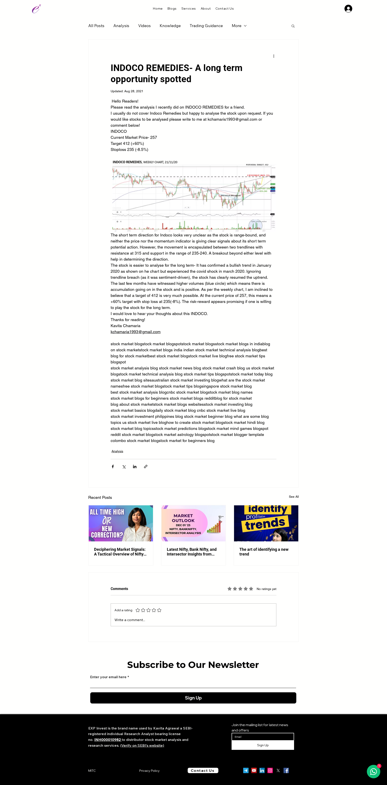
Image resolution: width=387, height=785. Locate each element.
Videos (144, 25)
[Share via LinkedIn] (135, 466)
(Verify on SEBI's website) (142, 745)
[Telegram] (246, 770)
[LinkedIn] (262, 770)
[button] (188, 8)
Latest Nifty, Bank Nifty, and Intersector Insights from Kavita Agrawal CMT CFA (192, 551)
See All (294, 496)
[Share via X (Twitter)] (124, 466)
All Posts (96, 25)
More (236, 25)
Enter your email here (108, 677)
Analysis (121, 25)
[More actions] (273, 55)
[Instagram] (270, 770)
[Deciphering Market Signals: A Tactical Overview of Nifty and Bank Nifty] (121, 523)
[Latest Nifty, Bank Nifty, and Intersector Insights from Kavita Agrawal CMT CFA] (193, 523)
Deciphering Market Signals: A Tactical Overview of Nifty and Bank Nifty (120, 551)
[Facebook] (286, 770)
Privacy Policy (149, 771)
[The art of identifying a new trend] (266, 523)
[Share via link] (146, 466)
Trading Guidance (206, 25)
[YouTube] (254, 770)
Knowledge (170, 25)
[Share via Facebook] (113, 466)
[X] (278, 770)
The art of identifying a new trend (263, 551)
